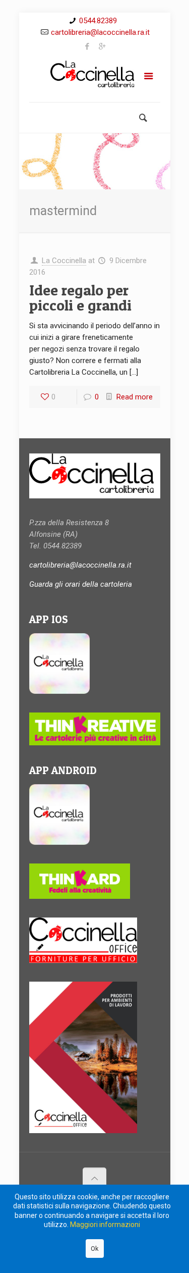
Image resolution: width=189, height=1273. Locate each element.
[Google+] (102, 46)
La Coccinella (64, 260)
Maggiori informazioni (105, 1224)
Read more (134, 396)
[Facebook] (87, 46)
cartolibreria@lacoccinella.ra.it (100, 32)
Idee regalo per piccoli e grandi (80, 297)
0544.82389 (98, 20)
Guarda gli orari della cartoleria (80, 584)
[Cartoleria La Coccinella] (94, 78)
